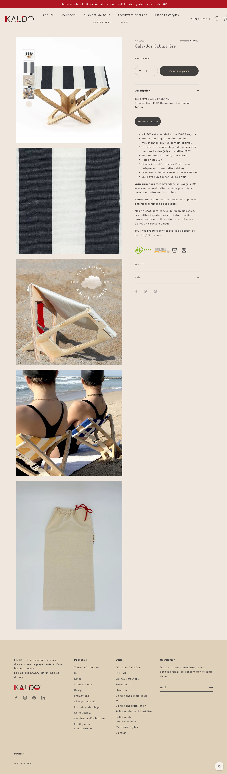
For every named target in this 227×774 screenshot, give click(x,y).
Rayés (77, 678)
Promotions (81, 695)
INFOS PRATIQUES (167, 15)
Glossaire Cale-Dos (128, 667)
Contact (121, 732)
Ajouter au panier (179, 71)
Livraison (121, 690)
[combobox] (167, 105)
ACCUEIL (48, 15)
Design (78, 690)
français (18, 753)
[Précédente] (29, 44)
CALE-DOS (69, 15)
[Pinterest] (34, 697)
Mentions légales (127, 727)
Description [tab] (142, 90)
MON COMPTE (200, 19)
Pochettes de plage (86, 707)
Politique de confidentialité (134, 711)
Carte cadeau (83, 712)
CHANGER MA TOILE (97, 15)
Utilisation (122, 673)
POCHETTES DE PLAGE (132, 15)
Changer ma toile (85, 701)
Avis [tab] (137, 277)
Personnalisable (148, 121)
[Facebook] (16, 697)
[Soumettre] (211, 687)
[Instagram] (25, 697)
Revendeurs (123, 684)
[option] (29, 55)
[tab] (167, 184)
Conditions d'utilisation (89, 718)
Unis (77, 673)
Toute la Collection (87, 667)
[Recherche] (217, 19)
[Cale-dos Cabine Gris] (28, 54)
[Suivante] (29, 104)
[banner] (167, 169)
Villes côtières (83, 684)
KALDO (139, 40)
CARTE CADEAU (103, 22)
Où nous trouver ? (127, 678)
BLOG (125, 22)
